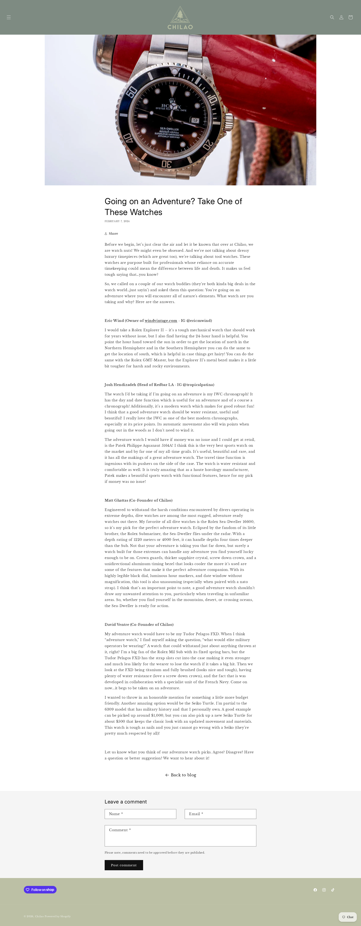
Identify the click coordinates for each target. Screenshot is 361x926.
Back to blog (183, 775)
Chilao (39, 916)
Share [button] (113, 233)
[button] (8, 17)
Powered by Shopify (58, 916)
